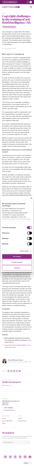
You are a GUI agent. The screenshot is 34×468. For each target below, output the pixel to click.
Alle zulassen (17, 256)
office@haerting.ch (9, 410)
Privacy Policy (22, 421)
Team (3, 423)
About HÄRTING (7, 421)
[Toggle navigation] (31, 7)
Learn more (5, 385)
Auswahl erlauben (17, 262)
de (27, 2)
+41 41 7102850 (8, 408)
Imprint (20, 418)
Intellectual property (11, 382)
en (30, 2)
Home (4, 418)
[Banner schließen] (31, 198)
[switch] (29, 233)
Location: (5, 2)
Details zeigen (24, 251)
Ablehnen (17, 268)
